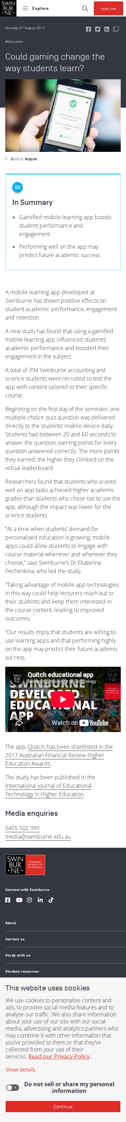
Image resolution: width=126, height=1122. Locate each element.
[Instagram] (29, 900)
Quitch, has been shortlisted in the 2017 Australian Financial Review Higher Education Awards (59, 755)
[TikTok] (51, 900)
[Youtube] (19, 900)
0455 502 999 (22, 828)
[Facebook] (7, 900)
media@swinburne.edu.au (38, 836)
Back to (23, 159)
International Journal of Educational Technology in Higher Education (48, 790)
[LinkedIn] (40, 900)
